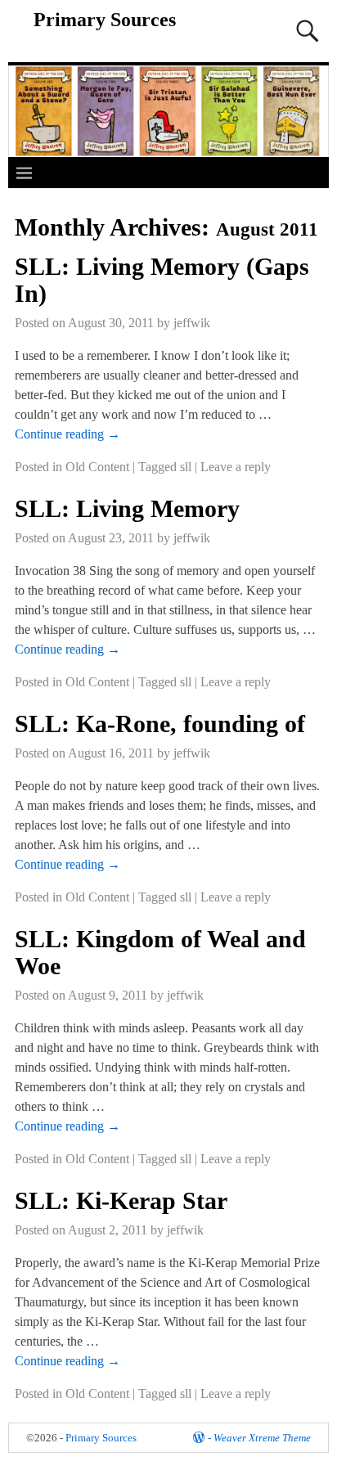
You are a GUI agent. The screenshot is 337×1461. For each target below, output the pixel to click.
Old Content (97, 467)
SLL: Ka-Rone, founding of (160, 723)
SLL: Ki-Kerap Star (121, 1200)
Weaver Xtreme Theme (262, 1438)
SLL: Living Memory (127, 508)
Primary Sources (105, 19)
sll (185, 467)
